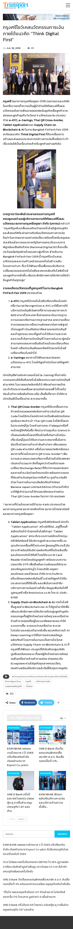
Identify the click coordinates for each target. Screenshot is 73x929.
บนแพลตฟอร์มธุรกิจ (13, 686)
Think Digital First (13, 681)
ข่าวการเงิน (13, 727)
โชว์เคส (29, 686)
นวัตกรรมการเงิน (43, 681)
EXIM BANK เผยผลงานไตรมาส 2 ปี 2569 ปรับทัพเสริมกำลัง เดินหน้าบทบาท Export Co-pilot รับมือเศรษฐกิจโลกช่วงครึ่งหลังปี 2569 (35, 849)
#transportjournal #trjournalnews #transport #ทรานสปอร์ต (39, 676)
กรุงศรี (28, 681)
